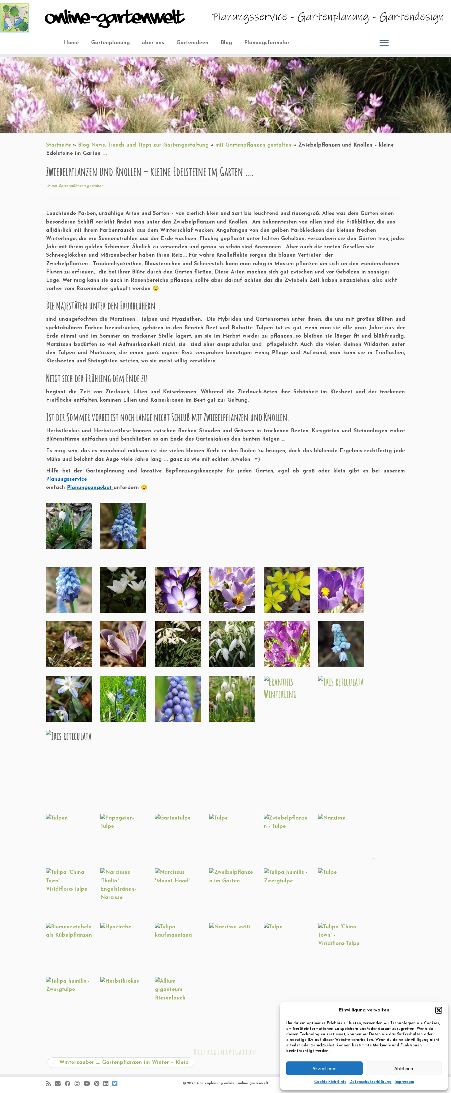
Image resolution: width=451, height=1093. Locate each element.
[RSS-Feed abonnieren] (50, 1084)
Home (71, 42)
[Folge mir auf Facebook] (70, 1084)
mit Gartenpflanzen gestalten (253, 145)
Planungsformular (267, 42)
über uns (153, 42)
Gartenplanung (110, 42)
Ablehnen (403, 1068)
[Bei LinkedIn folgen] (107, 1084)
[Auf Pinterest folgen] (98, 1084)
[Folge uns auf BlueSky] (116, 1084)
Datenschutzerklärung (370, 1082)
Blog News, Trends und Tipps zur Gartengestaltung (143, 145)
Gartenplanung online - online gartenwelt (232, 1083)
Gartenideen (192, 42)
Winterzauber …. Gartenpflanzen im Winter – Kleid (120, 1062)
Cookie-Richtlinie (330, 1082)
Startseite (58, 145)
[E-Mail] (60, 1084)
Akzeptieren (324, 1068)
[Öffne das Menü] (384, 43)
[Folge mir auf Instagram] (79, 1084)
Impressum (404, 1082)
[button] (439, 1010)
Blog (226, 42)
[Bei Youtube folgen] (88, 1084)
